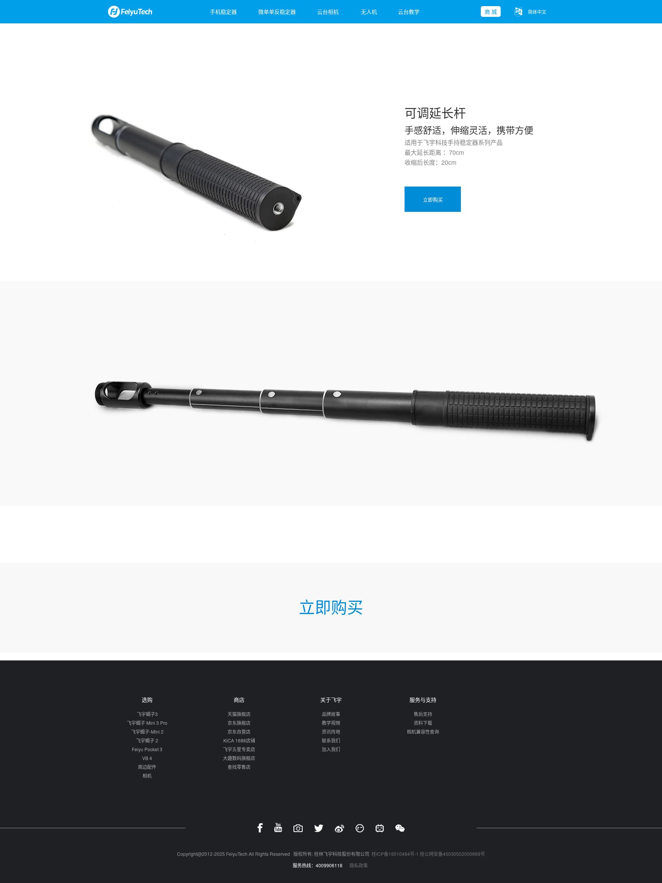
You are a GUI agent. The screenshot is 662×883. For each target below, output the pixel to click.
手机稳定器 (223, 11)
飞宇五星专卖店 (239, 749)
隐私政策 (358, 865)
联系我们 (331, 740)
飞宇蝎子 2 (147, 740)
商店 (239, 699)
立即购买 (433, 199)
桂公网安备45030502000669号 (452, 853)
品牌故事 (331, 714)
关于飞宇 (331, 699)
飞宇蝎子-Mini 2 (147, 731)
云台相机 (328, 11)
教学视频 (331, 722)
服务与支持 (423, 699)
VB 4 (147, 758)
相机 (147, 775)
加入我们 (331, 749)
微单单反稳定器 (277, 11)
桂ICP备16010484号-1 (395, 853)
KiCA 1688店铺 (239, 740)
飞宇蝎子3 (147, 714)
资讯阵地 (331, 731)
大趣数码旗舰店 (239, 758)
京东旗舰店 (239, 722)
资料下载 (423, 722)
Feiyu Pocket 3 (147, 749)
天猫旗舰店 (239, 714)
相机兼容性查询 (423, 731)
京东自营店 (239, 731)
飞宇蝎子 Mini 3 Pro (147, 722)
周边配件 (147, 766)
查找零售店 (239, 766)
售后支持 (423, 714)
